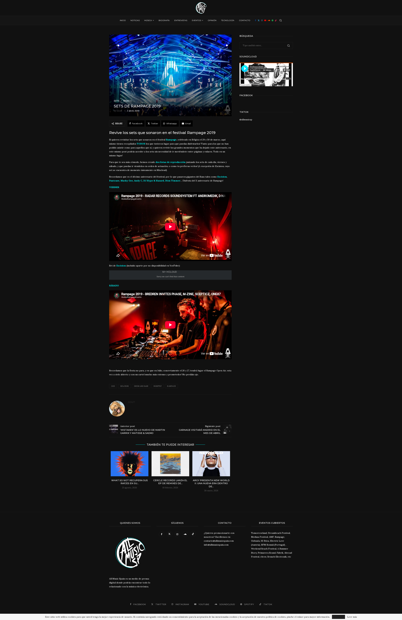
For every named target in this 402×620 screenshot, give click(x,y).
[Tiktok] (276, 20)
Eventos (196, 20)
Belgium (124, 386)
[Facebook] (255, 20)
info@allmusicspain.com (216, 544)
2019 (113, 386)
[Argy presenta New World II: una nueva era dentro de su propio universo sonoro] (211, 463)
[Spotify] (272, 20)
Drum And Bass (141, 386)
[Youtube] (265, 20)
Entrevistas (180, 20)
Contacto (244, 20)
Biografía (164, 20)
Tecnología (227, 20)
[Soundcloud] (269, 20)
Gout (119, 110)
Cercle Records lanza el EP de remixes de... (170, 482)
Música (148, 20)
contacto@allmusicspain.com (219, 540)
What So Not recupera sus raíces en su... (129, 482)
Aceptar (338, 616)
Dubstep (157, 386)
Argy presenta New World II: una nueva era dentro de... (211, 483)
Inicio (123, 20)
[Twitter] (259, 20)
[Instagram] (262, 20)
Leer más (352, 617)
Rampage (171, 386)
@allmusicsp (245, 119)
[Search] (280, 20)
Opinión (212, 20)
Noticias (135, 20)
